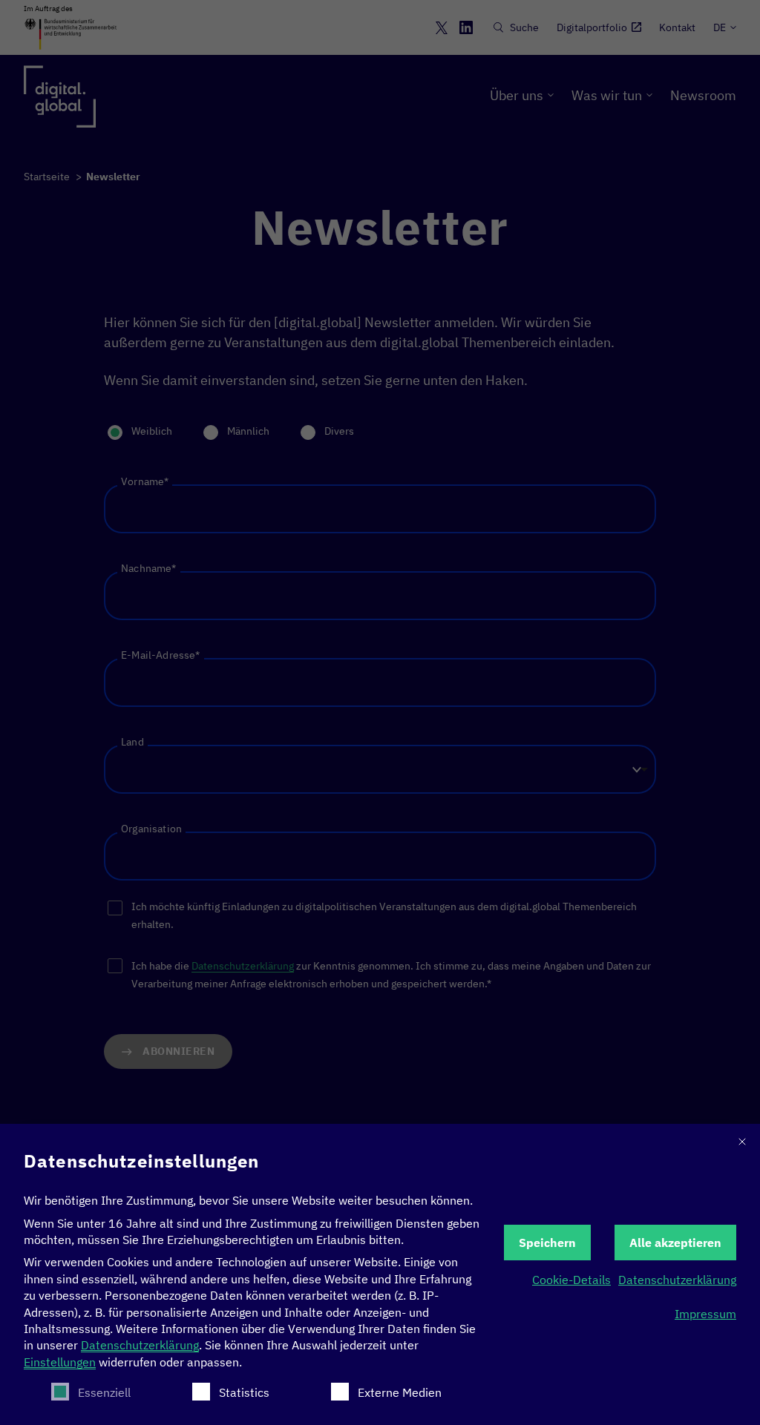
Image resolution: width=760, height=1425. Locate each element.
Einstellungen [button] (60, 1362)
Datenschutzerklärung (140, 1344)
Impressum (705, 1313)
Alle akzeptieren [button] (675, 1242)
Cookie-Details (571, 1279)
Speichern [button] (547, 1242)
